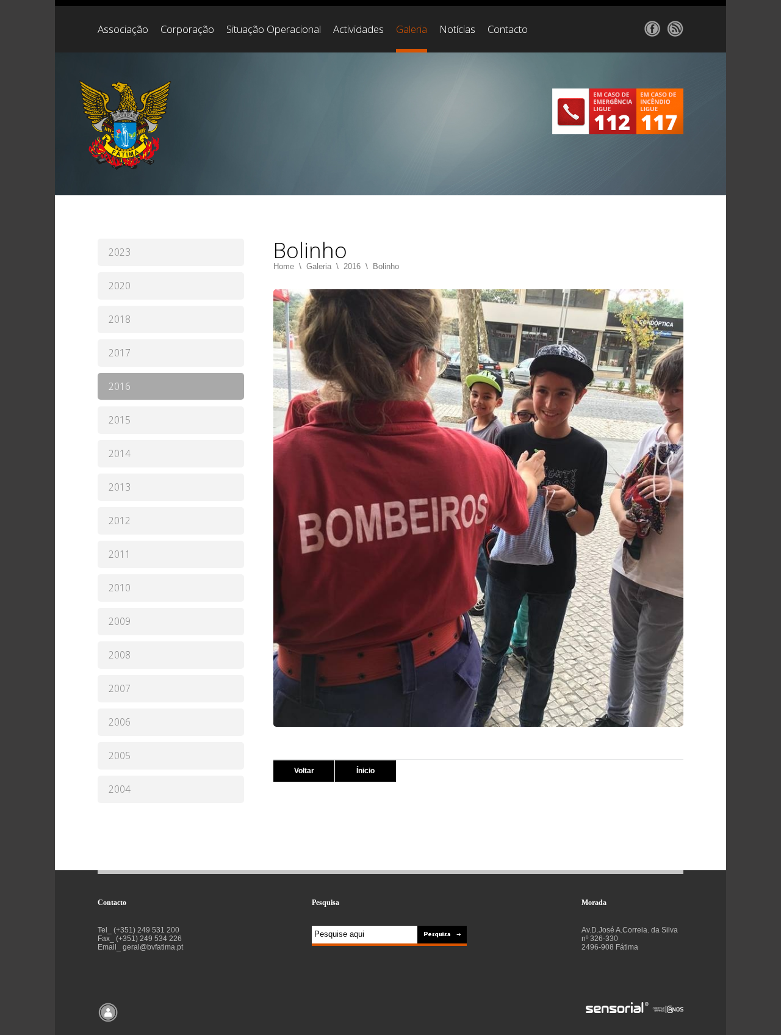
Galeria (318, 266)
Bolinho (386, 266)
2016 (352, 266)
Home (283, 266)
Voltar (304, 770)
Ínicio (365, 770)
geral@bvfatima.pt (153, 947)
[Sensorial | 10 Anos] (634, 1008)
